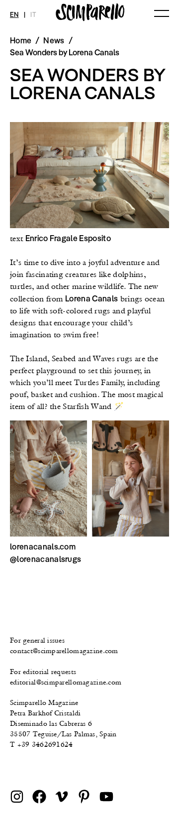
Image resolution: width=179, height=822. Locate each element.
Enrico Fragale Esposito (68, 238)
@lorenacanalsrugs (45, 559)
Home (20, 40)
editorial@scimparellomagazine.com (65, 682)
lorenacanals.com (43, 546)
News (53, 40)
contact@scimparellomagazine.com (64, 650)
